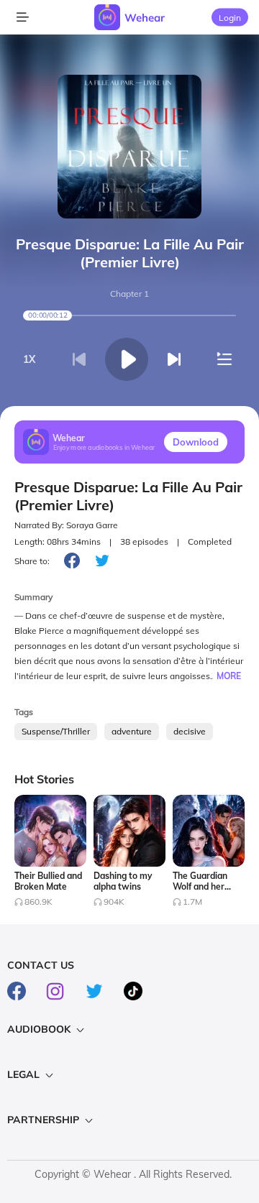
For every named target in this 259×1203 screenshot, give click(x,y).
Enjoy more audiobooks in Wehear (104, 447)
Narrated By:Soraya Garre (66, 525)
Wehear (144, 17)
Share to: (32, 561)
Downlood (196, 442)
